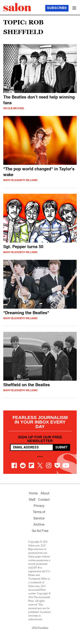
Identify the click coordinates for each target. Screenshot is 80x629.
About (45, 493)
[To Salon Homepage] (17, 7)
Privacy (39, 506)
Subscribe (57, 8)
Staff (32, 500)
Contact (43, 500)
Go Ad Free (40, 531)
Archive (39, 524)
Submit (61, 447)
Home (33, 493)
